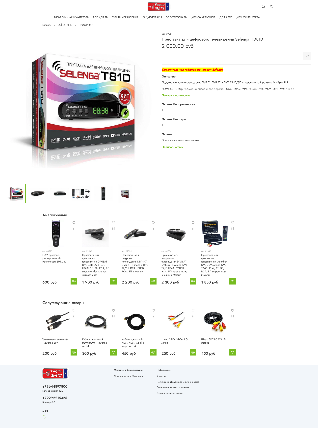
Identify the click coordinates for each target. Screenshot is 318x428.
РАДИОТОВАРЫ (152, 17)
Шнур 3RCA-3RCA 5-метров (213, 340)
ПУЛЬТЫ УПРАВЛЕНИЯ (125, 17)
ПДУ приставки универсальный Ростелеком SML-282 (54, 258)
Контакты (161, 376)
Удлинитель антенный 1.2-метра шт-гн (55, 340)
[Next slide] (151, 107)
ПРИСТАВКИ (86, 25)
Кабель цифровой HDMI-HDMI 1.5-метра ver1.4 (94, 342)
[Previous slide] (12, 107)
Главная (47, 25)
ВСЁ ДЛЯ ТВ (100, 17)
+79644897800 (54, 386)
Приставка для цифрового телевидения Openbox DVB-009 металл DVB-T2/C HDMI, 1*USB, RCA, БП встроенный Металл (214, 265)
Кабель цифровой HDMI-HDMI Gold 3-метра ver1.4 (133, 342)
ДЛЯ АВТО (225, 17)
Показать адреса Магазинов (128, 376)
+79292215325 (54, 397)
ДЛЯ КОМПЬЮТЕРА (248, 17)
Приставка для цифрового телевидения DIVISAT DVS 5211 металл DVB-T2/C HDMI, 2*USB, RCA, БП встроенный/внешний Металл (174, 265)
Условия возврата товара (170, 393)
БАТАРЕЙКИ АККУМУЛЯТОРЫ (71, 17)
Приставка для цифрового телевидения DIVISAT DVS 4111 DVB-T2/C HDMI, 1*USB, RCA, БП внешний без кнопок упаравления (95, 265)
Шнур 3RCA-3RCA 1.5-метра (174, 340)
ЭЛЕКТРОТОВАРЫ (176, 17)
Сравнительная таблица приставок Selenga (192, 70)
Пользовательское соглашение (173, 387)
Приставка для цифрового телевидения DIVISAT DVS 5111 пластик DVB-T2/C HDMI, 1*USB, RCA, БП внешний (135, 263)
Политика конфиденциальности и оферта (178, 381)
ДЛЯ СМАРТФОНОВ (203, 17)
